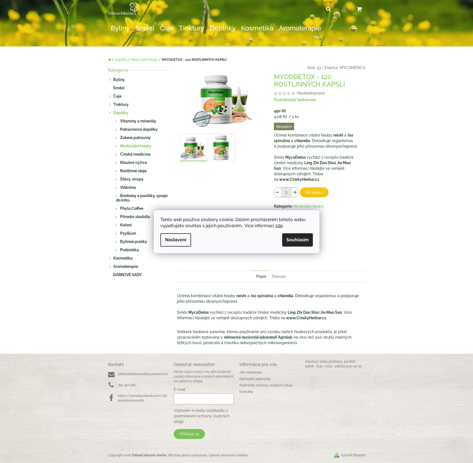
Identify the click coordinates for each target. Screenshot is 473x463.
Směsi (119, 88)
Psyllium (127, 233)
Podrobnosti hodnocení (295, 100)
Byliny (119, 79)
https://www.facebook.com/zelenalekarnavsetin (142, 398)
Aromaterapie (125, 266)
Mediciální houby (135, 146)
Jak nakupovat (250, 372)
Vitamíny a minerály (137, 121)
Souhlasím (297, 239)
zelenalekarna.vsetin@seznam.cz (143, 374)
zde (279, 225)
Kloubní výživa (133, 162)
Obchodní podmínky (255, 379)
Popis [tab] (261, 276)
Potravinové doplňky (138, 129)
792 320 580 (127, 385)
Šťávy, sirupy (131, 179)
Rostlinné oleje (133, 171)
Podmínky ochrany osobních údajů (266, 385)
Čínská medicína (134, 154)
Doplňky (120, 113)
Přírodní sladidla (134, 217)
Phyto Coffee (131, 208)
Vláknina (127, 187)
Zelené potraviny (135, 137)
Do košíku (314, 192)
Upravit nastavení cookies (228, 455)
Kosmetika (123, 258)
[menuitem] (120, 28)
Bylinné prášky (133, 241)
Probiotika (129, 250)
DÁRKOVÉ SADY (127, 275)
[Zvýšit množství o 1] (295, 192)
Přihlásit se (189, 434)
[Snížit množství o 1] (277, 192)
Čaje (117, 96)
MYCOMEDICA (352, 68)
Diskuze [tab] (279, 276)
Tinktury (121, 104)
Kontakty (246, 392)
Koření (125, 225)
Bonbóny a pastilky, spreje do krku (142, 197)
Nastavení (175, 239)
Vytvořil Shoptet (353, 455)
